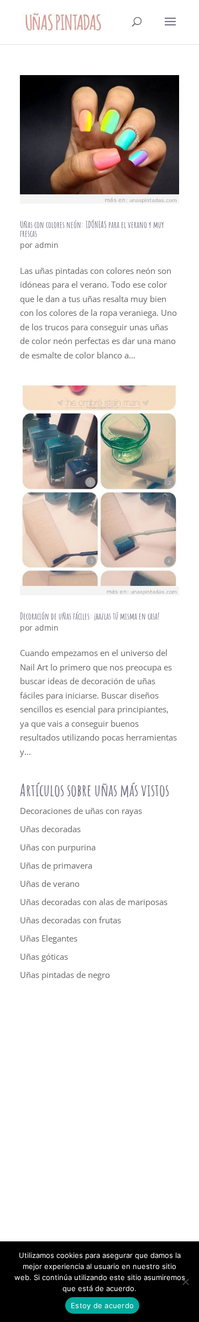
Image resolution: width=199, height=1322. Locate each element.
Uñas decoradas (50, 828)
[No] (185, 1281)
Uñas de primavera (56, 865)
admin (47, 245)
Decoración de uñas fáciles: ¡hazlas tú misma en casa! (89, 616)
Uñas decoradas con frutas (70, 920)
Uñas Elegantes (48, 938)
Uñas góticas (44, 956)
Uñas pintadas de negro (65, 974)
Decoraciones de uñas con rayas (81, 810)
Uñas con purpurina (58, 847)
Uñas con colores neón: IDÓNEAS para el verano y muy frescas (92, 229)
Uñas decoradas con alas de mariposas (93, 901)
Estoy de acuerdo (102, 1305)
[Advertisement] (99, 1126)
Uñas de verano (50, 883)
